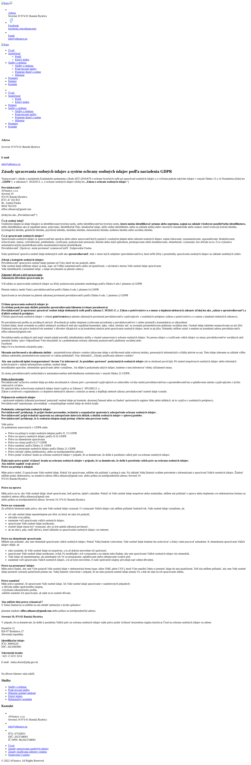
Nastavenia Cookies (19, 754)
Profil (18, 56)
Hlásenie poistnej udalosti (22, 693)
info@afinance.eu (17, 38)
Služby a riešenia (17, 62)
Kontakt (12, 84)
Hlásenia (19, 75)
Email (11, 35)
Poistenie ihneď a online (28, 71)
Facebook (13, 25)
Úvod (11, 50)
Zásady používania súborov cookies (27, 751)
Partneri (12, 81)
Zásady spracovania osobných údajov (28, 748)
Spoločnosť (14, 53)
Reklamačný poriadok (20, 699)
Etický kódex (22, 59)
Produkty (13, 78)
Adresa (12, 12)
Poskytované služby (26, 68)
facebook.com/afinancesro (22, 28)
